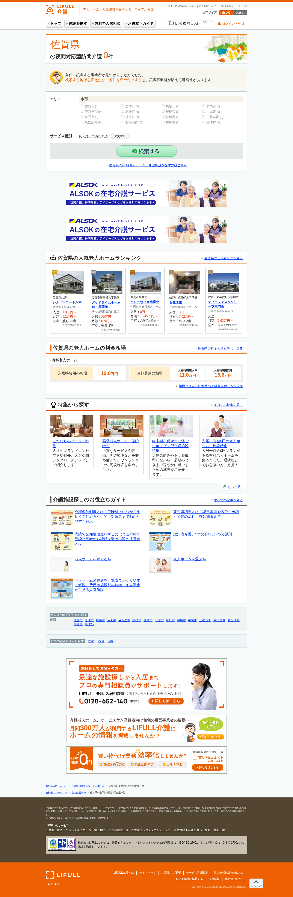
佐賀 (91, 641)
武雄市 (132, 111)
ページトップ (256, 886)
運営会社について (236, 878)
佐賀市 (91, 106)
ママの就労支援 (118, 830)
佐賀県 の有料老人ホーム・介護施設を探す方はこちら (148, 165)
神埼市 (132, 117)
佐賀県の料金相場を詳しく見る (220, 348)
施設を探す (78, 23)
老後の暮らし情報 (199, 830)
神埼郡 (172, 117)
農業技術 (219, 830)
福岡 (101, 641)
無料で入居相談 (107, 23)
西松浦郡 (133, 122)
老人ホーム (84, 830)
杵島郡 (172, 122)
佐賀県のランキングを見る (223, 258)
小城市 (213, 111)
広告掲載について (207, 6)
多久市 (213, 106)
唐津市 (132, 106)
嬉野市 (91, 117)
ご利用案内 (225, 6)
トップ (55, 23)
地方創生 (100, 830)
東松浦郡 (93, 122)
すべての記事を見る (228, 500)
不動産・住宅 (54, 830)
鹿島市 (172, 111)
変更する (119, 136)
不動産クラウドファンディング (151, 830)
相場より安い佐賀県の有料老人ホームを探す (211, 386)
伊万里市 (93, 111)
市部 (84, 99)
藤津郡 (213, 122)
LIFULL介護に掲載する (189, 878)
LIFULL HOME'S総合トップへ (181, 6)
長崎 (110, 641)
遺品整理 (179, 830)
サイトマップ (240, 6)
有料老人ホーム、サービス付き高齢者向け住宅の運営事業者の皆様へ (146, 728)
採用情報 (214, 878)
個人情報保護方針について (230, 872)
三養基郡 (214, 117)
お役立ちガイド (141, 23)
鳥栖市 (172, 106)
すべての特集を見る (228, 404)
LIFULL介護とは (124, 872)
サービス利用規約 (197, 872)
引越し (70, 830)
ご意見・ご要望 (171, 872)
